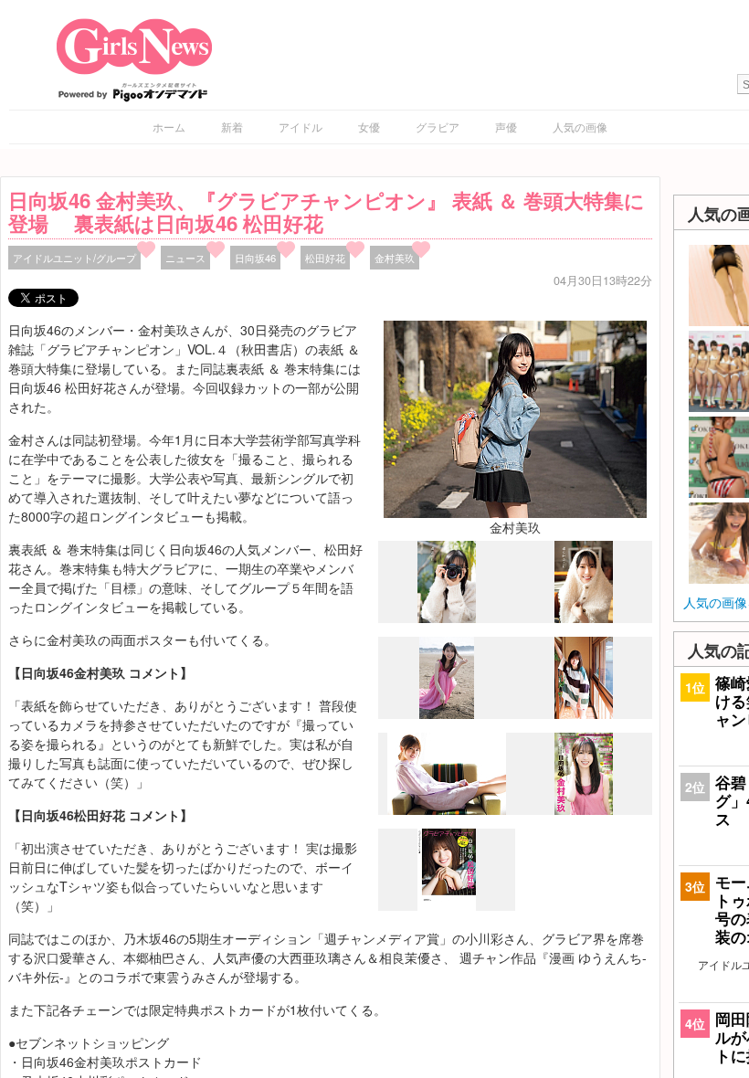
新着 (232, 126)
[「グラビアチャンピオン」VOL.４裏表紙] (446, 906)
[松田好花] (583, 713)
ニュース (185, 257)
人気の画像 (580, 126)
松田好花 (325, 257)
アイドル (300, 126)
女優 (369, 126)
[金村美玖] (515, 417)
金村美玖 (394, 257)
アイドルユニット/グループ (74, 257)
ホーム (169, 126)
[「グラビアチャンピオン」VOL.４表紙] (583, 809)
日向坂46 (255, 257)
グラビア (437, 126)
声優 (506, 126)
